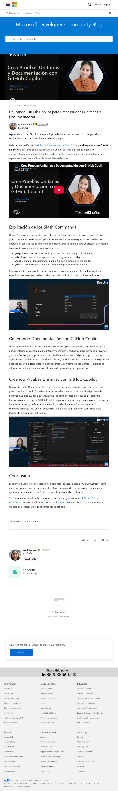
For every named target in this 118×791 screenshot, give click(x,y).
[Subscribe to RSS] (69, 674)
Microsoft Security (10, 742)
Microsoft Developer (48, 742)
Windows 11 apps (10, 723)
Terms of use (60, 783)
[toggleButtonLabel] (110, 13)
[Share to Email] (74, 674)
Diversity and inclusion (85, 761)
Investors (80, 756)
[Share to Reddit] (59, 674)
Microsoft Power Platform (13, 756)
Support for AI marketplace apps (52, 751)
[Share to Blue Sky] (64, 674)
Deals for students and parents (88, 718)
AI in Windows (9, 713)
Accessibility (81, 766)
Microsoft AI (8, 737)
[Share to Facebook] (49, 674)
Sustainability (82, 771)
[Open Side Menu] (7, 4)
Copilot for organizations (13, 703)
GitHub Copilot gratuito (56, 502)
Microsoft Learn (46, 747)
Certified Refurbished (48, 713)
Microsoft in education (85, 688)
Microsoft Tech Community (50, 756)
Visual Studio (45, 771)
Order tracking (45, 708)
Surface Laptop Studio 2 (12, 698)
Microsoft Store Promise (49, 718)
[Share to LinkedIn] (43, 674)
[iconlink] (15, 572)
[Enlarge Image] (59, 304)
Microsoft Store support (49, 698)
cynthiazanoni (25, 124)
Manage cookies (45, 783)
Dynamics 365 (9, 747)
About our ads (9, 786)
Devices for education (85, 693)
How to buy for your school (87, 708)
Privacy (33, 783)
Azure (42, 737)
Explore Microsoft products (14, 718)
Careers (80, 737)
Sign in (21, 652)
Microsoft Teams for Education (88, 698)
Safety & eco (85, 783)
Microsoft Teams (10, 761)
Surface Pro (8, 688)
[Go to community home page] (14, 4)
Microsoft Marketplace (48, 761)
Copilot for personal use (13, 708)
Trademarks (72, 783)
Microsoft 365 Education (86, 703)
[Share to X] (54, 674)
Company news (82, 747)
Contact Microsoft (20, 783)
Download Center (46, 693)
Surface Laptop (9, 693)
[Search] (89, 4)
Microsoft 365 (9, 751)
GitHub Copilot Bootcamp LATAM (51, 145)
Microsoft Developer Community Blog (24, 13)
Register (97, 4)
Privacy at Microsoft (84, 751)
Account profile (46, 688)
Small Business (9, 771)
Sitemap (7, 783)
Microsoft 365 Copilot (12, 766)
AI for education (83, 723)
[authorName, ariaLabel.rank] (13, 126)
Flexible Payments (47, 723)
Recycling (97, 783)
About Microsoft (83, 742)
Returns (43, 703)
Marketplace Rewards (48, 766)
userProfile (30, 558)
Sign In (107, 4)
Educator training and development (90, 713)
